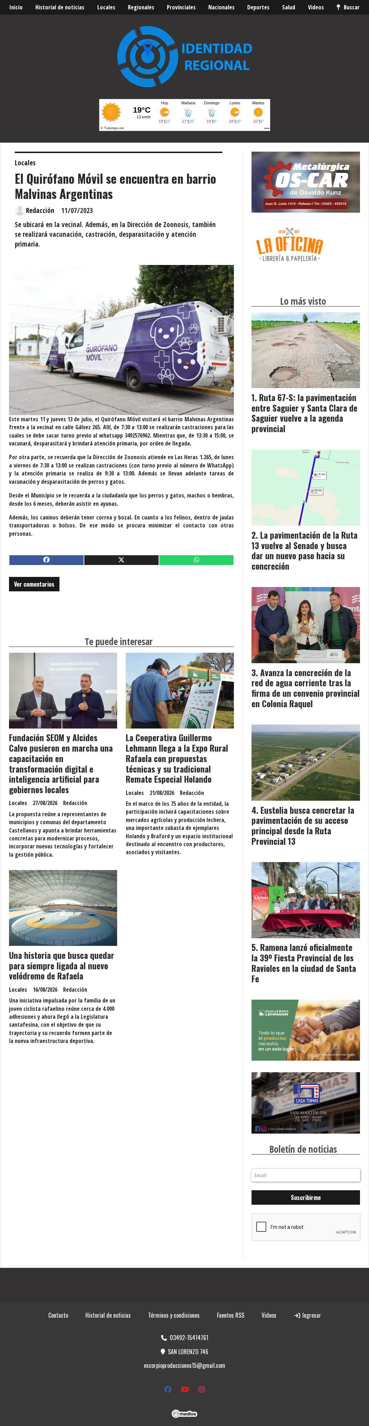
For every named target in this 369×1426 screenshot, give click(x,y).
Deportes (258, 7)
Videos (316, 7)
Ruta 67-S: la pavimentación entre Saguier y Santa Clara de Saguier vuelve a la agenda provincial (304, 413)
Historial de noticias (59, 7)
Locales (106, 7)
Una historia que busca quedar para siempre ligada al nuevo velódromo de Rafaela (61, 965)
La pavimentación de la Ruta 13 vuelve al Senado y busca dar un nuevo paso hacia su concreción (304, 550)
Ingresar (311, 1315)
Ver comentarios (34, 584)
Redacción (40, 210)
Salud (288, 7)
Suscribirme (306, 1197)
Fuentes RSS (230, 1315)
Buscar (352, 7)
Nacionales (221, 7)
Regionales (141, 7)
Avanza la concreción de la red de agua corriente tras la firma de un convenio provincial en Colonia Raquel (306, 688)
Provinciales (181, 7)
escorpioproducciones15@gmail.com (184, 1365)
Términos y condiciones (174, 1315)
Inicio (16, 7)
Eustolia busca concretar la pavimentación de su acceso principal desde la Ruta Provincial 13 (303, 825)
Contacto (58, 1315)
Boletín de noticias (303, 1149)
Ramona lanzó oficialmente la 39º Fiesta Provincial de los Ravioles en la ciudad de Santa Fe (304, 962)
